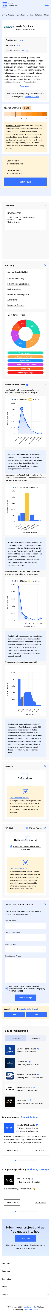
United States (29, 29)
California (21, 1064)
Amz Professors (24, 1087)
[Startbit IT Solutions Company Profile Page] (10, 1076)
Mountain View (23, 1103)
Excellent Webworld (25, 1125)
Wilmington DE (23, 1077)
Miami (18, 29)
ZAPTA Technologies (27, 1048)
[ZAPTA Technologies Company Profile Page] (10, 1050)
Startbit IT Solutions (27, 1074)
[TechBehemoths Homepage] (10, 4)
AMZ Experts (23, 1100)
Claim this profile (32, 96)
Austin (20, 1051)
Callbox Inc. (22, 1061)
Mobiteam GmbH (31, 1309)
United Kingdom (33, 1182)
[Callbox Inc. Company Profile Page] (10, 1063)
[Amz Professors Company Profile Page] (10, 1089)
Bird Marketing (23, 1178)
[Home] (3, 15)
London (22, 1182)
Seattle (20, 1090)
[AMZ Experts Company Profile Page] (10, 1102)
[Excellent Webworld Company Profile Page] (9, 1128)
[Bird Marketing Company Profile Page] (9, 1180)
